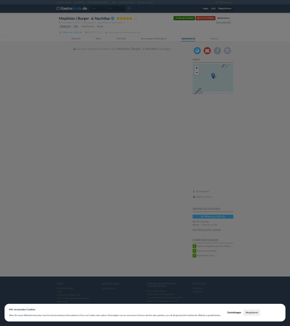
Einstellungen (234, 313)
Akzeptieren (252, 313)
